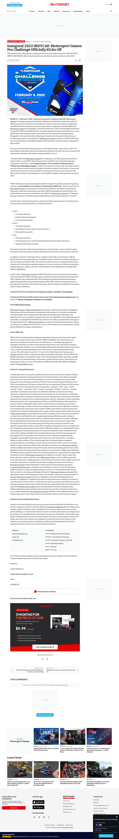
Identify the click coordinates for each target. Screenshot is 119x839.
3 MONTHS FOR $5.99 (14, 5)
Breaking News (78, 11)
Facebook (68, 292)
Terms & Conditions (49, 825)
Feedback (96, 800)
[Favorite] (76, 60)
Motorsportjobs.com (69, 803)
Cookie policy (60, 825)
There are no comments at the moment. (45, 685)
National (56, 11)
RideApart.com (67, 812)
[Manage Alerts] (47, 659)
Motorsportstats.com (69, 809)
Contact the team (98, 811)
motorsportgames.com (21, 467)
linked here (21, 269)
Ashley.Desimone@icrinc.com (21, 574)
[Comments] (80, 60)
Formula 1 (32, 11)
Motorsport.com (67, 806)
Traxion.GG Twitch (45, 292)
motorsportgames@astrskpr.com (23, 598)
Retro (88, 11)
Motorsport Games (13, 59)
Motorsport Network (35, 310)
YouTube (57, 292)
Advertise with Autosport (100, 808)
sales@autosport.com (99, 813)
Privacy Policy (69, 825)
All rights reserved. (67, 827)
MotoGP (41, 11)
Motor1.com (66, 801)
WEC (48, 11)
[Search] (111, 11)
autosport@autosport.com (101, 805)
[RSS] (49, 817)
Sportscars (66, 11)
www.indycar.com (26, 364)
